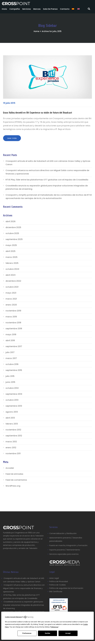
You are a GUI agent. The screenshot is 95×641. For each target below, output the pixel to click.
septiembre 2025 (14, 239)
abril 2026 (10, 221)
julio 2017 (10, 352)
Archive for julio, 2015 (51, 31)
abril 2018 (10, 340)
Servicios (26, 9)
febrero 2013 (12, 423)
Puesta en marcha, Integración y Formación (68, 545)
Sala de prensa (50, 9)
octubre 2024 (12, 269)
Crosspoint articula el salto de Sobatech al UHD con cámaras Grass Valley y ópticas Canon (48, 163)
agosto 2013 (12, 411)
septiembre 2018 (14, 328)
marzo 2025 (11, 257)
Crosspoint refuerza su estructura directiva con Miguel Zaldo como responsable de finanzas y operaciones (47, 172)
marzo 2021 (11, 298)
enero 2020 (11, 304)
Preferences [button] (54, 627)
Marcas (37, 9)
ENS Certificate (55, 591)
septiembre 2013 (14, 405)
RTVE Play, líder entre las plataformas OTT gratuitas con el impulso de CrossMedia (47, 179)
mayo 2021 (11, 292)
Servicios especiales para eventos (64, 554)
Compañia (14, 9)
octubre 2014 (12, 388)
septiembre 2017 (14, 346)
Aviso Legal (54, 578)
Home (36, 31)
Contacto (64, 9)
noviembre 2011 (13, 453)
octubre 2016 (12, 364)
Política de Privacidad (58, 581)
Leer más (12, 138)
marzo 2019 (11, 316)
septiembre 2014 (14, 394)
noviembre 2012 (13, 429)
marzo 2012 (11, 441)
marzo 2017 (11, 358)
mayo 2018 (11, 334)
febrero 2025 (12, 263)
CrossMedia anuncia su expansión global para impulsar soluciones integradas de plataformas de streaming (47, 187)
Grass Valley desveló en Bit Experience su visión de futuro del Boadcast (37, 112)
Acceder (10, 468)
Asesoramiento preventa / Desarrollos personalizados (65, 539)
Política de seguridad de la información (66, 588)
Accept (68, 633)
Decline (47, 633)
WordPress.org (13, 485)
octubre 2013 (12, 400)
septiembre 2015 (14, 370)
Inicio (4, 9)
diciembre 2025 (13, 227)
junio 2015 (10, 382)
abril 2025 (10, 251)
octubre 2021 (12, 286)
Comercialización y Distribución (63, 533)
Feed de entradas (14, 474)
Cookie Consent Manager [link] (13, 617)
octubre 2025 (12, 233)
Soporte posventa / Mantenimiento (64, 550)
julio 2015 (10, 376)
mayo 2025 (11, 245)
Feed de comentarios (16, 479)
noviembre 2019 (13, 310)
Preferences (26, 633)
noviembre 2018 (13, 322)
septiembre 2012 (14, 435)
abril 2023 (10, 275)
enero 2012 (11, 447)
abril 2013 (10, 417)
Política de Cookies (57, 585)
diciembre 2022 (13, 281)
